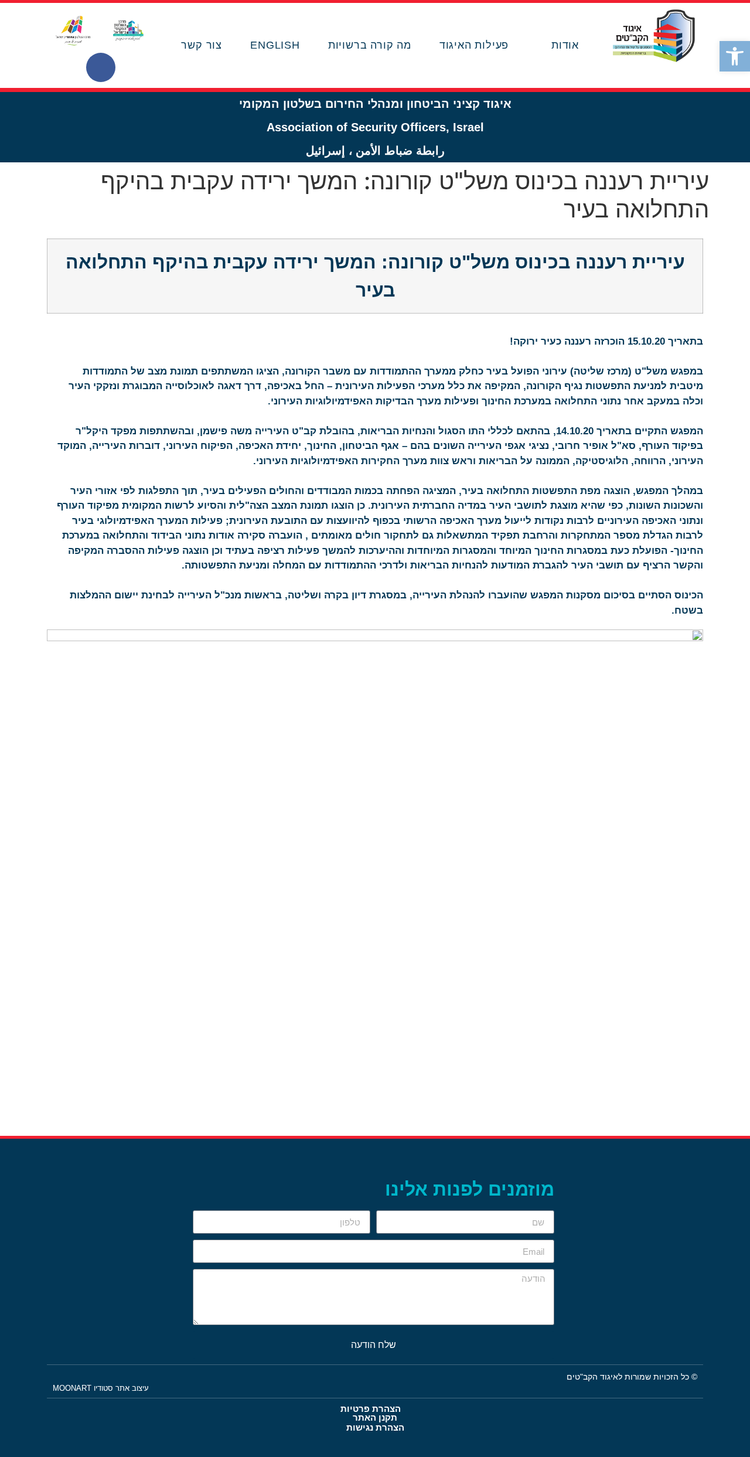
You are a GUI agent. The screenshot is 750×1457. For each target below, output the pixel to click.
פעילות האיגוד (474, 45)
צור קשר (201, 45)
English (275, 45)
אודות (565, 45)
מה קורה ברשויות (369, 45)
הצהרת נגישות (375, 1427)
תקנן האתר (375, 1417)
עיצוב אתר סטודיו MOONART (101, 1388)
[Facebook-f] (100, 67)
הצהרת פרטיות (370, 1409)
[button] (735, 56)
